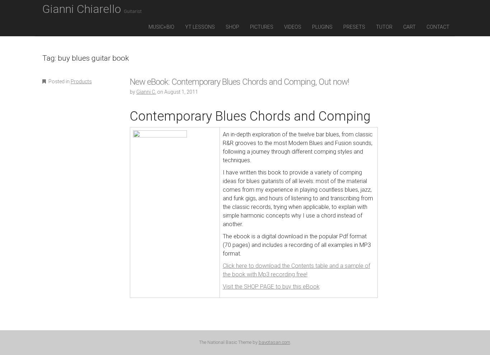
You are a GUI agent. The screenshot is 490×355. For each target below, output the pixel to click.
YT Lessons (200, 27)
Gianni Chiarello (92, 9)
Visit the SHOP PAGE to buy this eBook (271, 286)
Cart (409, 27)
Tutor (384, 27)
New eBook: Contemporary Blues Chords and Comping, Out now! (239, 82)
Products (81, 81)
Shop (232, 27)
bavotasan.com (274, 342)
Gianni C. (146, 92)
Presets (354, 27)
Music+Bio (161, 27)
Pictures (261, 27)
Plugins (322, 27)
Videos (292, 27)
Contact (438, 27)
